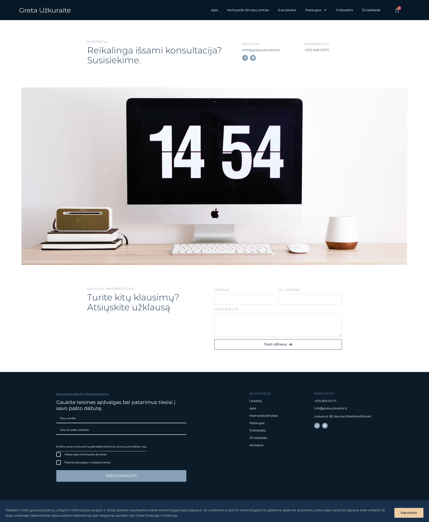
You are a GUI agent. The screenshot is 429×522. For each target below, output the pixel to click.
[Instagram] (245, 58)
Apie (214, 10)
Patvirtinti (409, 513)
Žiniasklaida (371, 10)
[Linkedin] (253, 58)
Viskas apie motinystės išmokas (85, 454)
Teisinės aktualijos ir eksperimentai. (87, 462)
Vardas (221, 290)
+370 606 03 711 (325, 401)
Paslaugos (256, 423)
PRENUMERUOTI (121, 476)
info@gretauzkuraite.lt (261, 50)
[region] (214, 511)
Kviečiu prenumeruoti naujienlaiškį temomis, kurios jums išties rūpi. (101, 446)
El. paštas (289, 290)
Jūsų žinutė (226, 309)
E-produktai (287, 10)
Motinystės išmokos (263, 415)
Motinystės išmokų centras (248, 10)
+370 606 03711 (316, 50)
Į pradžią (255, 401)
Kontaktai (256, 445)
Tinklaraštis (344, 10)
